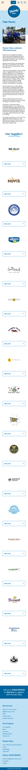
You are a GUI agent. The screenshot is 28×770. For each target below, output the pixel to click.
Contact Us (6, 736)
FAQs (4, 714)
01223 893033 (15, 755)
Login (13, 2)
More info (7, 164)
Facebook (5, 761)
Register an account (9, 711)
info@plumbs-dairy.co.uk (13, 759)
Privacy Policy (7, 716)
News (4, 729)
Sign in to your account (10, 709)
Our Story (5, 731)
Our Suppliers (6, 727)
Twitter (5, 763)
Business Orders (7, 734)
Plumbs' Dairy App (8, 718)
